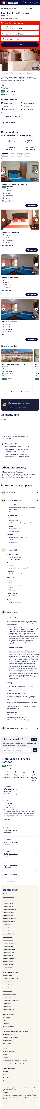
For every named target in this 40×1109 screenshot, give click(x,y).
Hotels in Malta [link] (7, 991)
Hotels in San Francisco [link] (9, 918)
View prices (31, 205)
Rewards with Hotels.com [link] (10, 1081)
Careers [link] (5, 1074)
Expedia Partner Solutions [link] (10, 1037)
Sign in (11, 407)
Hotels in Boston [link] (8, 946)
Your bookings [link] (7, 1017)
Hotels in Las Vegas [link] (8, 897)
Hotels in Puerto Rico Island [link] (11, 1000)
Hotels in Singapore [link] (8, 981)
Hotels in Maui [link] (7, 997)
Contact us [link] (6, 1023)
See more (4, 462)
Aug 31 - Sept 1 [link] (29, 142)
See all (3, 113)
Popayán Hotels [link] (11, 881)
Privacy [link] (5, 1054)
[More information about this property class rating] (7, 16)
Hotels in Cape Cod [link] (8, 1009)
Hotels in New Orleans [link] (9, 909)
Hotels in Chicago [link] (8, 903)
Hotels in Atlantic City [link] (9, 949)
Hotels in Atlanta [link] (8, 940)
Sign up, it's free (21, 407)
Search (20, 45)
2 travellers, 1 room (12, 40)
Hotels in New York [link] (8, 900)
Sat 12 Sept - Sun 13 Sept (14, 34)
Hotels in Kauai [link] (7, 1003)
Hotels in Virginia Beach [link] (9, 958)
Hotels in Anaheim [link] (8, 964)
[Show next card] (37, 59)
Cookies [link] (5, 1057)
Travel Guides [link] (7, 1077)
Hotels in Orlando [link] (8, 906)
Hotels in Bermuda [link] (8, 988)
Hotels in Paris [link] (7, 927)
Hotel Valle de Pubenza (13, 28)
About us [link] (5, 1071)
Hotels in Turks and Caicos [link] (10, 978)
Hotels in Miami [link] (7, 924)
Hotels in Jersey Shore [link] (9, 994)
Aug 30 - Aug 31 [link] (10, 142)
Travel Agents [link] (7, 1043)
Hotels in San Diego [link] (8, 912)
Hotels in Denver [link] (8, 930)
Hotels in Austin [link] (7, 937)
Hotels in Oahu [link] (7, 1006)
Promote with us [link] (8, 1040)
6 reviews (5, 769)
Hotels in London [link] (8, 955)
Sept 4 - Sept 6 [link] (10, 149)
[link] (36, 8)
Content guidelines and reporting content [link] (15, 1060)
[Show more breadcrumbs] (3, 881)
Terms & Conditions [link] (8, 1051)
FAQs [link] (4, 1020)
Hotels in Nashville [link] (8, 915)
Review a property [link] (8, 1026)
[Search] (35, 750)
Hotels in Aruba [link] (7, 975)
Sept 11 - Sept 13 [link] (30, 149)
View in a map (6, 438)
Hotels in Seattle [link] (8, 961)
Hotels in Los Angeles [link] (9, 921)
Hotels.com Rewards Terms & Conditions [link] (14, 1063)
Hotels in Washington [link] (9, 934)
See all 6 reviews (6, 94)
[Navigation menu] (37, 2)
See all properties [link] (10, 8)
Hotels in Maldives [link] (8, 984)
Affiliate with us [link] (7, 1034)
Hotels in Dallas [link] (7, 967)
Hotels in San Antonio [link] (9, 943)
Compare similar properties (21, 392)
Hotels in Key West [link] (8, 952)
